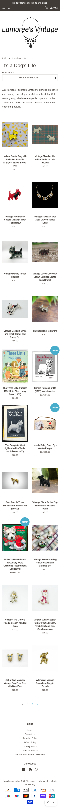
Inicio (4, 58)
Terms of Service (30, 750)
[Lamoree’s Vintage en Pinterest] (30, 770)
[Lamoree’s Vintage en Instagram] (36, 770)
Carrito (53, 7)
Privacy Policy (30, 746)
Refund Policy (30, 742)
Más (8, 7)
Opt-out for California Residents (30, 754)
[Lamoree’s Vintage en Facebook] (23, 770)
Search (30, 730)
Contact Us (30, 734)
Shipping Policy (30, 738)
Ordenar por (8, 72)
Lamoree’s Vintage (37, 781)
